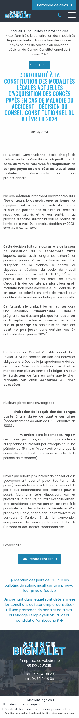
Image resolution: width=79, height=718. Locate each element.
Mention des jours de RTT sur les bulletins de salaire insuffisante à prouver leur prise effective (39, 585)
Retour (39, 65)
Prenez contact (40, 559)
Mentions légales (39, 700)
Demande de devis (52, 5)
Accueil (16, 31)
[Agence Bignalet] (17, 14)
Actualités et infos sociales (47, 31)
